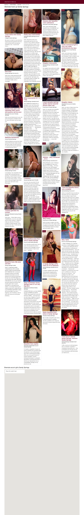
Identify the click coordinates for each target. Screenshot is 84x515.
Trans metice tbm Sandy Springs (13, 35)
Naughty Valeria (67, 102)
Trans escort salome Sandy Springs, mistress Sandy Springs (69, 338)
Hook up (6, 4)
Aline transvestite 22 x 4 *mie (32, 99)
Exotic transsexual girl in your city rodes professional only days (70, 46)
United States (13, 4)
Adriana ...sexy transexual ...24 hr (51, 158)
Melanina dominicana (12, 137)
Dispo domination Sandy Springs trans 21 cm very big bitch (32, 284)
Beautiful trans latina (12, 169)
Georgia (19, 4)
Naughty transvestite (50, 63)
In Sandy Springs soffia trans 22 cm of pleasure (50, 264)
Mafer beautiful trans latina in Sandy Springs (50, 313)
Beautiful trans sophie (31, 344)
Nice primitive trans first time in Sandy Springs (32, 239)
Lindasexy (27, 178)
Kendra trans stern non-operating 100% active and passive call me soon (13, 110)
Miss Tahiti (65, 240)
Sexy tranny (47, 218)
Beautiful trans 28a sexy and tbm (13, 262)
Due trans (8, 71)
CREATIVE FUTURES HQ (10, 2)
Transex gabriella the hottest (12, 211)
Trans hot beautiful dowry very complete (70, 188)
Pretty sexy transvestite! (32, 34)
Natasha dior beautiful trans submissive (50, 22)
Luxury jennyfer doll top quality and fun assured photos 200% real (50, 103)
